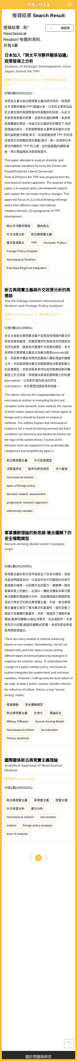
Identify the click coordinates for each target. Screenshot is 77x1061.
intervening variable (20, 510)
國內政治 (43, 226)
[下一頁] (46, 857)
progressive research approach (27, 502)
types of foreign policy (21, 485)
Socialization (49, 729)
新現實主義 (41, 800)
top (68, 1043)
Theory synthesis (18, 738)
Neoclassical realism (20, 729)
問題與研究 (38, 4)
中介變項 (61, 468)
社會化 (38, 713)
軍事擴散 (13, 704)
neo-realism (48, 817)
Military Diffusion (18, 721)
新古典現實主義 (41, 234)
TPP (34, 242)
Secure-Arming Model (49, 721)
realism (11, 825)
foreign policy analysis (37, 825)
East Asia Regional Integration (27, 268)
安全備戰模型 (34, 704)
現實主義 (61, 800)
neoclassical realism (20, 477)
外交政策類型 (43, 460)
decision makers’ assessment (26, 494)
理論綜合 (55, 713)
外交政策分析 (15, 808)
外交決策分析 (15, 234)
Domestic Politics (55, 242)
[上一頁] (30, 857)
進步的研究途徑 (38, 468)
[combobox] (59, 28)
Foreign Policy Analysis (22, 251)
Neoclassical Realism (21, 259)
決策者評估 (14, 468)
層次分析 (37, 808)
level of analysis (17, 833)
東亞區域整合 (15, 242)
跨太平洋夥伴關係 (18, 226)
